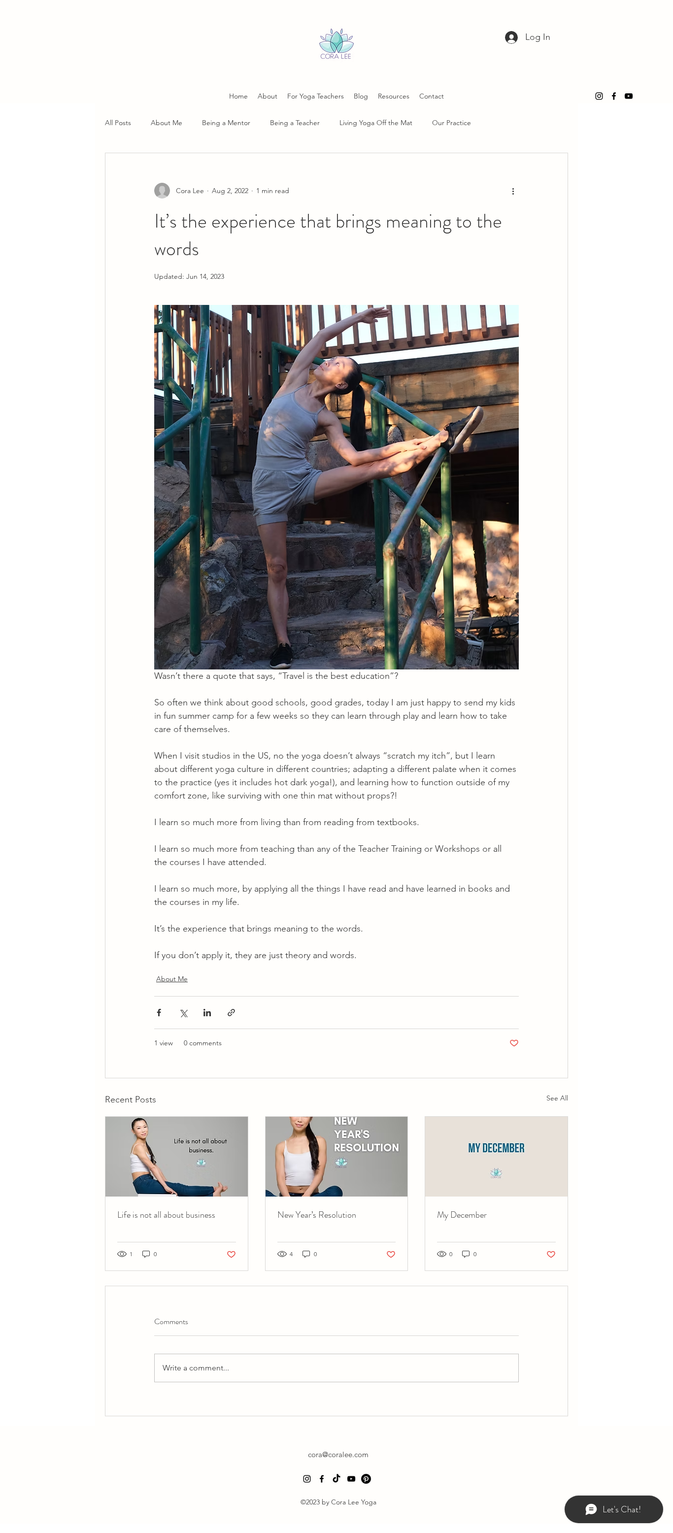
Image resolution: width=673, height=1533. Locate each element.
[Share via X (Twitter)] (183, 1012)
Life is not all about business (166, 1214)
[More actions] (513, 191)
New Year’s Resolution (316, 1214)
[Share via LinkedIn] (207, 1012)
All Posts (118, 122)
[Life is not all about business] (176, 1157)
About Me (166, 122)
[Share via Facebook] (159, 1012)
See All (557, 1098)
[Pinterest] (366, 1479)
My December (462, 1214)
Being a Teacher (295, 122)
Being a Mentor (226, 122)
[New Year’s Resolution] (337, 1157)
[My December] (496, 1157)
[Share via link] (231, 1012)
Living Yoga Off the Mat (375, 122)
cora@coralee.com (338, 1454)
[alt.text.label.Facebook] (614, 96)
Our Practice (451, 122)
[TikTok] (336, 1479)
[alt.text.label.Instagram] (599, 96)
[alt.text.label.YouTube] (629, 96)
